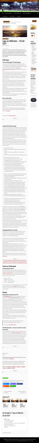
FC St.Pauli (5, 387)
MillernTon (6, 5)
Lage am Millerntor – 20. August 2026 (14, 405)
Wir (19, 357)
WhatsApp (9, 368)
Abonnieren (33, 100)
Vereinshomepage (12, 115)
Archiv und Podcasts (27, 13)
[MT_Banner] (15, 119)
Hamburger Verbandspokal (8, 272)
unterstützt (12, 358)
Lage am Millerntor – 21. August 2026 (6, 405)
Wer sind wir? (12, 16)
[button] (6, 384)
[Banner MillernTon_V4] (15, 372)
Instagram (30, 0)
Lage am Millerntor (17, 13)
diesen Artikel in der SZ (16, 332)
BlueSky (35, 0)
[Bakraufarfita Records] (33, 29)
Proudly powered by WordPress (11, 440)
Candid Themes (30, 440)
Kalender (19, 16)
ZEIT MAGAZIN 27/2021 (12, 324)
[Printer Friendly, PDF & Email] (5, 379)
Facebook (32, 0)
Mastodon (36, 0)
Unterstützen (5, 16)
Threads (4, 368)
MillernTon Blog (8, 13)
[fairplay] (15, 347)
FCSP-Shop (5, 256)
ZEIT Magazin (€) (7, 296)
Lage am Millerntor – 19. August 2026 (22, 405)
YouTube (33, 0)
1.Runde (14, 286)
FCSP (8, 387)
